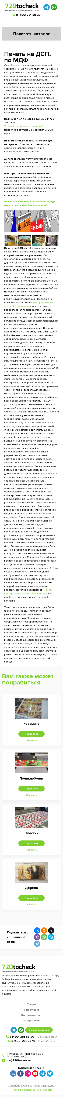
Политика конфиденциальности (32, 1090)
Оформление (31, 1020)
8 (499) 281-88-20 (28, 15)
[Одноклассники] (44, 930)
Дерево (31, 888)
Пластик (31, 833)
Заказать (31, 740)
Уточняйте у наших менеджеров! (23, 126)
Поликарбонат (31, 778)
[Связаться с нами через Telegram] (46, 7)
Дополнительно (31, 1015)
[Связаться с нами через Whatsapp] (54, 7)
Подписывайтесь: (30, 1068)
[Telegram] (37, 944)
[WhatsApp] (44, 937)
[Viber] (37, 937)
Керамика (31, 724)
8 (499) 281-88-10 (23, 1041)
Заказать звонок (39, 1030)
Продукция (31, 1010)
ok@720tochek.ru (19, 1060)
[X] (51, 930)
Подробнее (31, 733)
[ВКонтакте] (37, 930)
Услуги (31, 1004)
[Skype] (51, 937)
